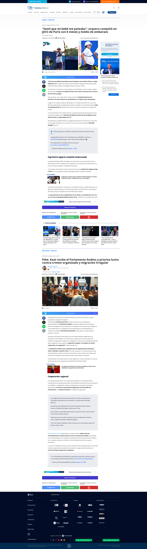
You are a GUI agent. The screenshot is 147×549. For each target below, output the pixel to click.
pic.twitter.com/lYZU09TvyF (60, 145)
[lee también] (54, 180)
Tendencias (65, 12)
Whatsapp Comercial (85, 540)
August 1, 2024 (72, 148)
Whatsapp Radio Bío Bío (112, 540)
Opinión (72, 12)
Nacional (36, 12)
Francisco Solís (48, 36)
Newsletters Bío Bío (76, 1)
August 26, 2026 (81, 462)
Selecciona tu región (35, 1)
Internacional (44, 12)
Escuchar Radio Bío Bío (110, 1)
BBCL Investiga (79, 12)
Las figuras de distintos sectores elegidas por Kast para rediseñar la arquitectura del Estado (78, 367)
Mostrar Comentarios (70, 207)
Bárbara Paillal (56, 272)
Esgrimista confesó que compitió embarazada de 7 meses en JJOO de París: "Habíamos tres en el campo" (79, 177)
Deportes (58, 12)
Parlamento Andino (55, 433)
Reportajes (31, 529)
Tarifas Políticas (32, 539)
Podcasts (30, 12)
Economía (52, 12)
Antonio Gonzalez (52, 266)
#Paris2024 (54, 139)
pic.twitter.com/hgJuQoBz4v (83, 459)
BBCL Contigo (87, 12)
